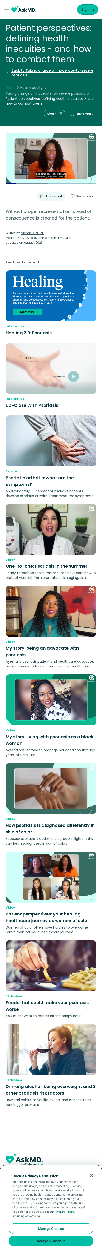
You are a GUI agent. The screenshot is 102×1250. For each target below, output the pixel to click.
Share (51, 113)
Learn (10, 87)
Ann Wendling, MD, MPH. (55, 238)
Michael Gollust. (32, 233)
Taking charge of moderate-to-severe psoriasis (45, 93)
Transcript (54, 196)
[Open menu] (7, 9)
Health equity (31, 87)
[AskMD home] (23, 9)
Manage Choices (51, 1229)
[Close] (91, 1175)
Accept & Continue (51, 1241)
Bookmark (84, 113)
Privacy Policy (64, 1211)
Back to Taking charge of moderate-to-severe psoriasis (52, 72)
